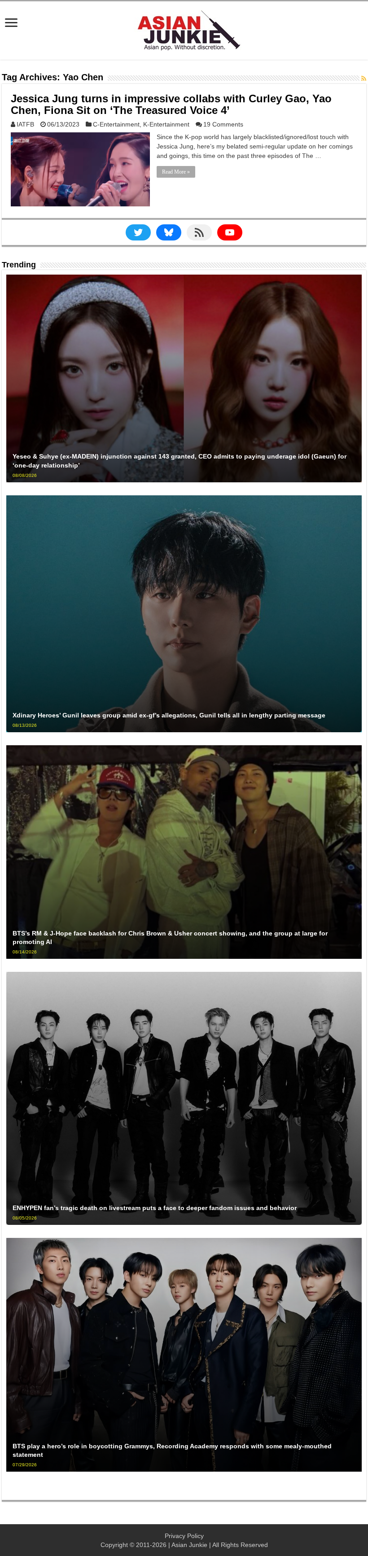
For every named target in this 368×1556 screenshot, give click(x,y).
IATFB (25, 124)
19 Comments (223, 124)
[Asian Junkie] (184, 28)
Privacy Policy (184, 1535)
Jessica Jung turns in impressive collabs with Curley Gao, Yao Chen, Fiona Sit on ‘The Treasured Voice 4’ (171, 104)
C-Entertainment (116, 124)
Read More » (176, 172)
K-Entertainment (166, 124)
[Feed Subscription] (363, 78)
